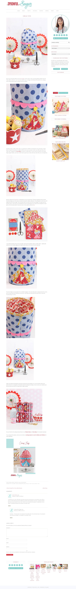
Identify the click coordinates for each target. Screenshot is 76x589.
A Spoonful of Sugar (38, 4)
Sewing (13, 482)
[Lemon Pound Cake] (60, 151)
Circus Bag (18, 151)
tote (38, 483)
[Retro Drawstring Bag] (60, 129)
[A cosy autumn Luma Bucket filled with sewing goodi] (65, 87)
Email (7, 542)
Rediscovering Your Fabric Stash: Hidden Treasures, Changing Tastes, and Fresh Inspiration (32, 575)
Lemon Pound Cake (60, 160)
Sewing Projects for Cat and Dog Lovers (43, 571)
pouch (27, 483)
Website (7, 546)
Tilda (30, 483)
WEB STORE (56, 68)
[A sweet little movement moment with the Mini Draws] (65, 76)
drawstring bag (22, 483)
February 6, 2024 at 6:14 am (19, 510)
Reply (11, 517)
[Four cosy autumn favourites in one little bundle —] (55, 82)
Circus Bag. (22, 78)
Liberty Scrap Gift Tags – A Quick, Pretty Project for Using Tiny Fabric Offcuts (38, 575)
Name (7, 538)
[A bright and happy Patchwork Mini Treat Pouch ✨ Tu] (55, 87)
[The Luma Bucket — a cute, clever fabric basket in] (55, 76)
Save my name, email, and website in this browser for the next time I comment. (20, 552)
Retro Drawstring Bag (61, 138)
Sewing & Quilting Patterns (20, 482)
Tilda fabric (16, 199)
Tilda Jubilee (34, 483)
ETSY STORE (64, 68)
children (14, 483)
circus (17, 483)
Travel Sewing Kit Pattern (60, 115)
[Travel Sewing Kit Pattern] (60, 106)
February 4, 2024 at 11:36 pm (17, 496)
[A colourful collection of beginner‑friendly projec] (65, 82)
